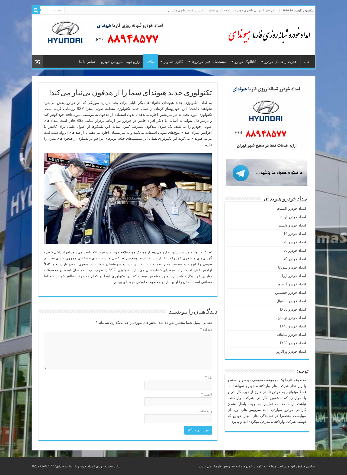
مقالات (151, 62)
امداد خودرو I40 (294, 259)
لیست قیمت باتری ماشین (185, 10)
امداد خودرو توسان (292, 318)
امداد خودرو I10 (294, 234)
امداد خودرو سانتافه (291, 335)
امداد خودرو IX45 (293, 326)
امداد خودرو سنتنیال (291, 301)
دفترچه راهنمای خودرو (281, 62)
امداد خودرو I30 (294, 250)
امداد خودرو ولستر (292, 225)
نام (208, 377)
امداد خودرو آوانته (292, 217)
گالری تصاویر (173, 62)
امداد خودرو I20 (294, 242)
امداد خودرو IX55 (293, 343)
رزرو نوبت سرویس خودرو (120, 62)
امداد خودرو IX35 (293, 309)
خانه (307, 62)
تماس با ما (87, 62)
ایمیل (206, 394)
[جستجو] (36, 10)
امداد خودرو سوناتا (292, 267)
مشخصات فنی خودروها (209, 62)
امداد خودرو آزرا (294, 276)
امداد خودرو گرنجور (291, 284)
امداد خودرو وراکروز (291, 351)
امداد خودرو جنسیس (290, 293)
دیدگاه (206, 329)
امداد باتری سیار (219, 10)
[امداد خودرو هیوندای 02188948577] (267, 33)
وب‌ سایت (204, 411)
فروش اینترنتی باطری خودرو (254, 10)
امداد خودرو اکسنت (291, 208)
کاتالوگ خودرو (245, 62)
